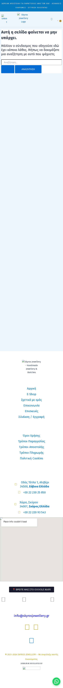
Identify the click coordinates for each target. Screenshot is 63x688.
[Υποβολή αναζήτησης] (7, 69)
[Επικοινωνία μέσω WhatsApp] (56, 681)
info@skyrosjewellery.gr (31, 616)
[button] (52, 19)
